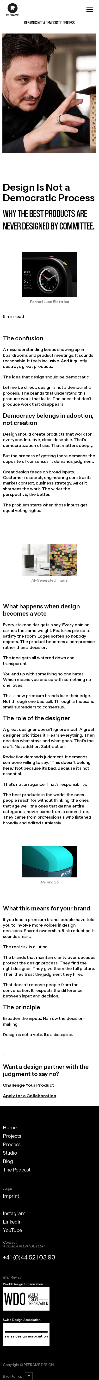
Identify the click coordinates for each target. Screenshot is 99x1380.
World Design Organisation (23, 1284)
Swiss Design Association (22, 1320)
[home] (11, 9)
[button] (89, 9)
